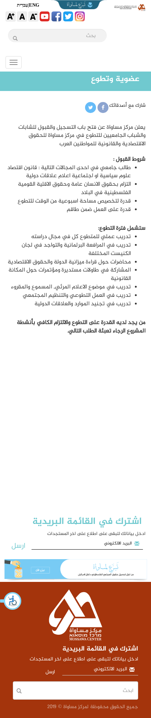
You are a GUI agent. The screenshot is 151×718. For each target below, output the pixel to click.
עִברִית (22, 5)
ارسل (18, 546)
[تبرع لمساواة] (75, 570)
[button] (11, 601)
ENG (34, 5)
